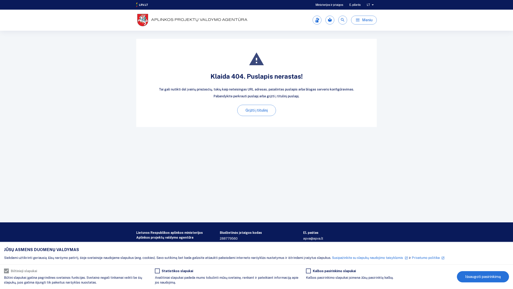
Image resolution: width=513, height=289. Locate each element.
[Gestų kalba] (317, 20)
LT (368, 4)
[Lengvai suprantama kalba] (329, 20)
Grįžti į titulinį (256, 110)
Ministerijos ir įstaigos (329, 4)
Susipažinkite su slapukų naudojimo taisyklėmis (367, 258)
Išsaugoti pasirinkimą (483, 277)
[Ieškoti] (342, 20)
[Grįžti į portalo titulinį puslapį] (142, 5)
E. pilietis (355, 4)
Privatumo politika (426, 258)
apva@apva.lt (313, 238)
